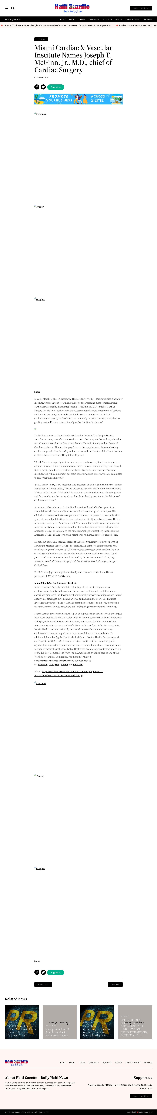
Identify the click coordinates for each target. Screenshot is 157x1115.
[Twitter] (78, 249)
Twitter (64, 664)
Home (63, 19)
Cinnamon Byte (146, 1112)
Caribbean (94, 19)
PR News (148, 19)
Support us (56, 87)
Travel (82, 19)
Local (72, 19)
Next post (115, 984)
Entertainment (133, 19)
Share (37, 391)
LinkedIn (78, 664)
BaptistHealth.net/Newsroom (54, 660)
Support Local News (141, 8)
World (118, 19)
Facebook (42, 664)
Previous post (43, 984)
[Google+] (78, 341)
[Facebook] (78, 156)
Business (107, 19)
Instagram (54, 664)
